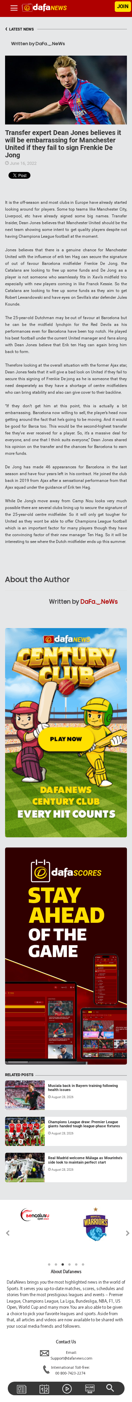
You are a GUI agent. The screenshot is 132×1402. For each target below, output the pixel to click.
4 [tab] (69, 1264)
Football (19, 1102)
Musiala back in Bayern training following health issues (83, 1088)
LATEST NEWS (19, 29)
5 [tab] (76, 1264)
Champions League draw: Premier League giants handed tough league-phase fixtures (84, 1124)
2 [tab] (55, 1264)
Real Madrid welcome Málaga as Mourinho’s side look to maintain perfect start (85, 1160)
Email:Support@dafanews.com (71, 1356)
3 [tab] (62, 1264)
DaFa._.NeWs (99, 602)
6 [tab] (83, 1264)
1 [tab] (49, 1264)
